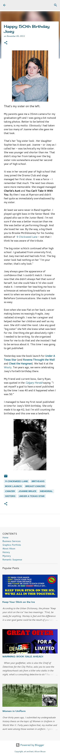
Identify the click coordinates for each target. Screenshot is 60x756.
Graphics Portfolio (11, 544)
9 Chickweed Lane (26, 237)
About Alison (8, 548)
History (6, 552)
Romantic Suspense (12, 559)
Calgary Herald (33, 382)
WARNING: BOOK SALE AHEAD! (22, 656)
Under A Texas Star (31, 496)
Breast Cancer (35, 486)
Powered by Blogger (32, 745)
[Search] (55, 5)
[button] (6, 43)
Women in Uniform (14, 711)
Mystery (6, 555)
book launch (13, 486)
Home (5, 537)
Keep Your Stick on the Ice (18, 602)
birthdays (38, 481)
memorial (46, 491)
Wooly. (8, 367)
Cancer (10, 491)
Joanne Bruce (27, 491)
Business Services (11, 541)
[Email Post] (6, 477)
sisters (10, 496)
